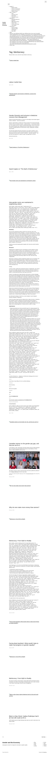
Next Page (44, 736)
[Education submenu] (13, 18)
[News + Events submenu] (15, 12)
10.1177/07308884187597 (13, 396)
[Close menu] (9, 4)
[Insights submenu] (13, 6)
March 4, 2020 (11, 171)
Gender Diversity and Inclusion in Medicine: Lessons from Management (23, 116)
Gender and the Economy (4, 24)
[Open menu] (46, 2)
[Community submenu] (14, 26)
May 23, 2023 (11, 84)
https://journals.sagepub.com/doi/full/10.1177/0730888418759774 (20, 399)
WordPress (45, 752)
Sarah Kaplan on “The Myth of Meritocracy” (23, 169)
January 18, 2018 (11, 612)
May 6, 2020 (11, 138)
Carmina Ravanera (12, 403)
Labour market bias (15, 82)
